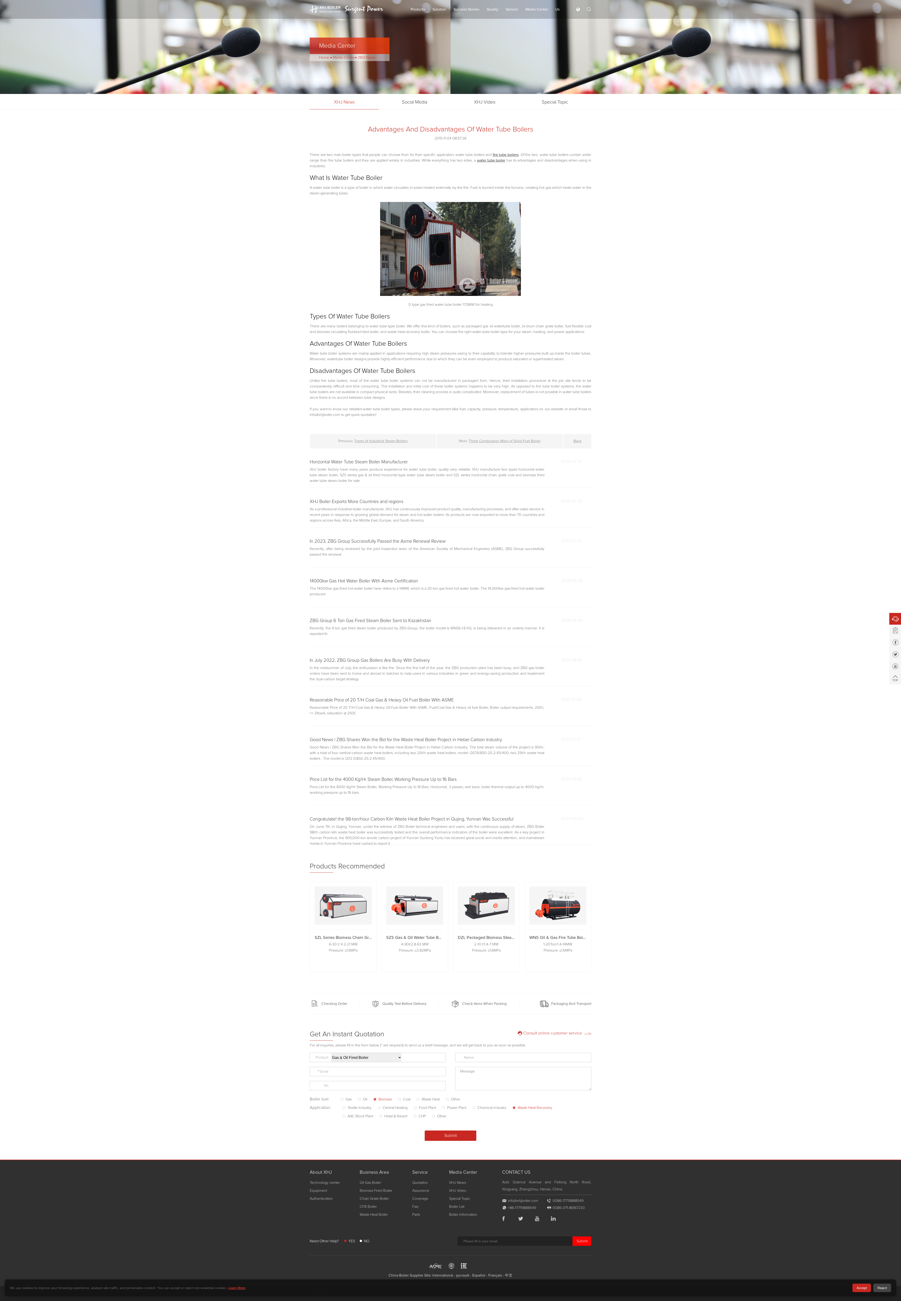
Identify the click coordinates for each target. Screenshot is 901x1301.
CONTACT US (516, 1172)
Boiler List (456, 1206)
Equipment (318, 1191)
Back (577, 441)
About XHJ (321, 1172)
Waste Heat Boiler (374, 1214)
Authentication (321, 1198)
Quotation (420, 1183)
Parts (416, 1214)
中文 (508, 1275)
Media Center (537, 9)
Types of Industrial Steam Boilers (381, 441)
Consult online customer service (552, 1033)
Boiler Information (463, 1214)
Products (418, 9)
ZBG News (366, 57)
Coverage (420, 1198)
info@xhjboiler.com (523, 1201)
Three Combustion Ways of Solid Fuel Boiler (505, 441)
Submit (582, 1241)
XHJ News (344, 102)
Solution (439, 9)
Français (495, 1275)
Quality (492, 9)
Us (557, 9)
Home (324, 57)
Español (478, 1275)
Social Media (414, 102)
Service (512, 9)
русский (462, 1275)
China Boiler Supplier (406, 1275)
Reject (882, 1288)
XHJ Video (484, 102)
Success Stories (466, 9)
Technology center (325, 1183)
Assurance (420, 1191)
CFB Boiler (368, 1206)
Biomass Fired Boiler (376, 1191)
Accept (862, 1288)
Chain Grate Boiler (374, 1198)
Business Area (374, 1172)
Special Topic (555, 102)
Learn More (236, 1288)
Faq (415, 1206)
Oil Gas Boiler (370, 1183)
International (442, 1275)
